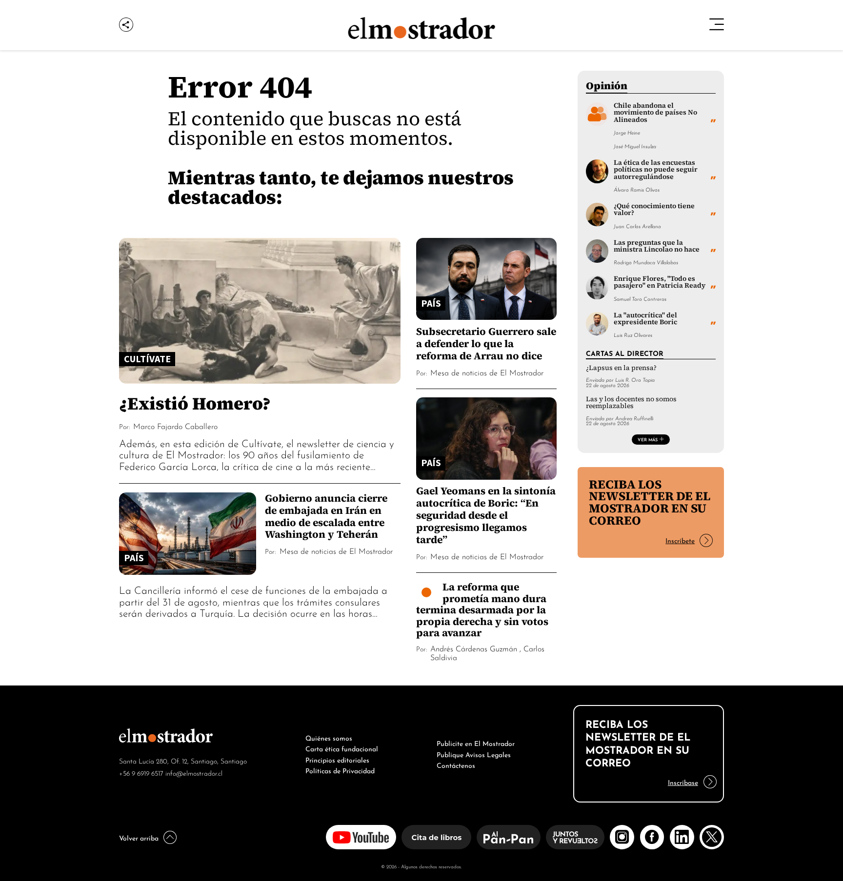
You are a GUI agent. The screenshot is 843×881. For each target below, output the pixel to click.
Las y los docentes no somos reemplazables (631, 402)
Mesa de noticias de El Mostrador (336, 550)
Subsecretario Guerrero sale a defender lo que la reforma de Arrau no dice (486, 343)
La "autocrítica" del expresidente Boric (645, 319)
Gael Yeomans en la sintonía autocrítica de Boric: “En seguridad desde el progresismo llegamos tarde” (486, 515)
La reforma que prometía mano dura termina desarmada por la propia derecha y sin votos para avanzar (482, 610)
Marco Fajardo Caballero (175, 425)
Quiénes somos (328, 737)
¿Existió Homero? (195, 403)
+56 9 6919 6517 (141, 772)
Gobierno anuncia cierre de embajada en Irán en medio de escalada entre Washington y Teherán (326, 516)
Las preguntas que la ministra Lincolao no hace (657, 246)
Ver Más (648, 439)
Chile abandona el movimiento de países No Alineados (655, 112)
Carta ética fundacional (341, 748)
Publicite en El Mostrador (476, 742)
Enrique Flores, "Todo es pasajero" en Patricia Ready (659, 282)
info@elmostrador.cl (193, 772)
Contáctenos (456, 764)
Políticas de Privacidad (340, 770)
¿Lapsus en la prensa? (621, 367)
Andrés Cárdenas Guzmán (473, 648)
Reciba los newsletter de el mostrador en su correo (649, 502)
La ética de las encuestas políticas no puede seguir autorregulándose (656, 169)
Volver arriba (139, 837)
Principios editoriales (337, 759)
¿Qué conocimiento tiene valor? (654, 209)
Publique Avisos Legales (474, 754)
